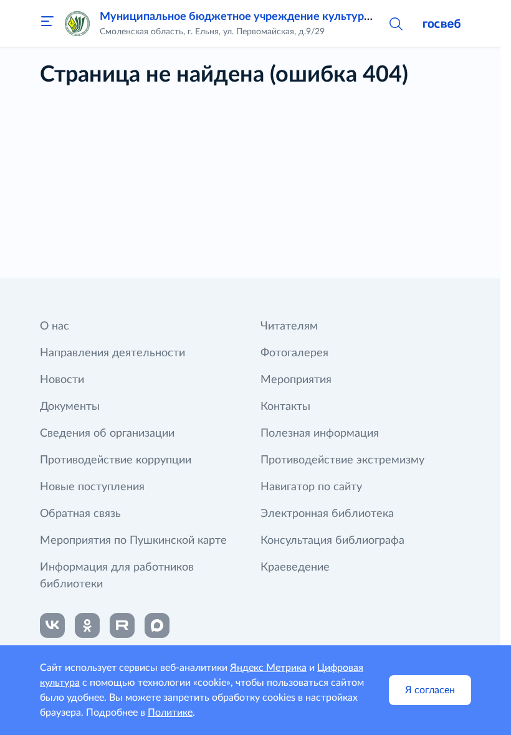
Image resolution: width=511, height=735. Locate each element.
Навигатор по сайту (311, 487)
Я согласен (430, 690)
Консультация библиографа (332, 540)
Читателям (289, 326)
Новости (62, 380)
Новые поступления (92, 487)
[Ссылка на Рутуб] (122, 625)
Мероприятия (296, 380)
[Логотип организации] (77, 23)
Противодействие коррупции (115, 460)
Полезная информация (319, 433)
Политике (170, 713)
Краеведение (295, 567)
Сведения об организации (107, 433)
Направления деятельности (112, 353)
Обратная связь (80, 513)
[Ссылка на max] (157, 625)
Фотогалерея (294, 353)
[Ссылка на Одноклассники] (87, 625)
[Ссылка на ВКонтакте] (52, 625)
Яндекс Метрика (268, 668)
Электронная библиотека (327, 513)
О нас (54, 326)
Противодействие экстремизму (342, 460)
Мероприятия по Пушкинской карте (133, 540)
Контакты (285, 406)
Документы (70, 406)
